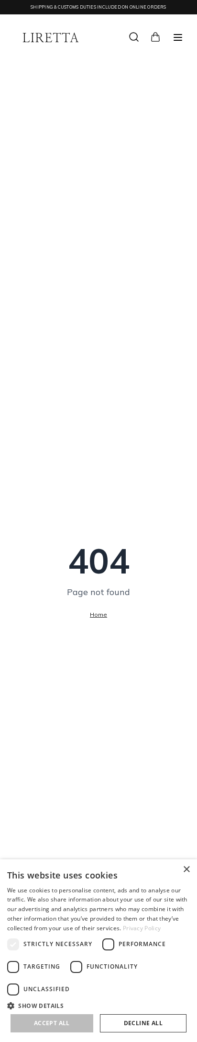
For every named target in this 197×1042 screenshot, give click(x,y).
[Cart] (155, 36)
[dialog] (98, 950)
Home (98, 614)
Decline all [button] (143, 1023)
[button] (98, 1005)
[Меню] (178, 37)
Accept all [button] (52, 1023)
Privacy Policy (142, 928)
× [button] (186, 869)
